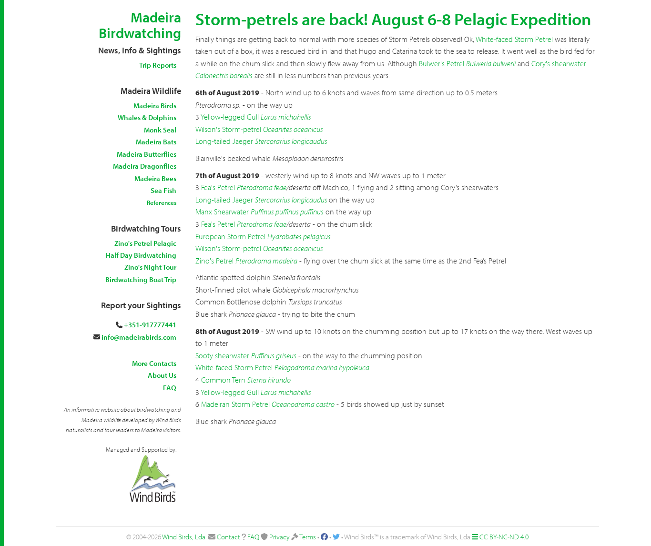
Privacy (279, 536)
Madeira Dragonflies (144, 166)
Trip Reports (157, 65)
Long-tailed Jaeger (224, 141)
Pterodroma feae (261, 187)
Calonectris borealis (224, 75)
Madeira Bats (156, 141)
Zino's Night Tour (150, 267)
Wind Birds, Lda (183, 536)
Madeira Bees (155, 178)
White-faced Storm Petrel (514, 39)
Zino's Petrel (214, 260)
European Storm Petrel (230, 236)
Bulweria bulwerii (491, 63)
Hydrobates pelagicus (299, 236)
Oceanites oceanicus (293, 129)
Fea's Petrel (218, 187)
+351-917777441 (150, 324)
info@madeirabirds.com (139, 337)
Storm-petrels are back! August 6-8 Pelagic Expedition (393, 19)
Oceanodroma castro (303, 404)
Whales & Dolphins (147, 117)
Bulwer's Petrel (441, 63)
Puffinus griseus (273, 355)
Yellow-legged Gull (230, 116)
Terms (307, 536)
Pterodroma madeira (266, 260)
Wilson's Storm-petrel (228, 129)
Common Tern (223, 379)
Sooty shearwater (222, 355)
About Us (162, 375)
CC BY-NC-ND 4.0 (504, 536)
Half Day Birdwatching (141, 255)
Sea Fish (163, 190)
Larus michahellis (286, 116)
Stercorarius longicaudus (291, 141)
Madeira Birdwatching (140, 25)
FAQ (169, 387)
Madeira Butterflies (146, 154)
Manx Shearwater (222, 211)
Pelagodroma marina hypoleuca (322, 367)
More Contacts (154, 363)
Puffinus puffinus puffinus (287, 211)
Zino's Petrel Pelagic (145, 243)
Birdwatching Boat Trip (140, 279)
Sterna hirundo (269, 379)
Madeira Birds (154, 105)
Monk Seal (160, 129)
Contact (228, 536)
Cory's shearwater (558, 63)
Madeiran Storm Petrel (235, 404)
